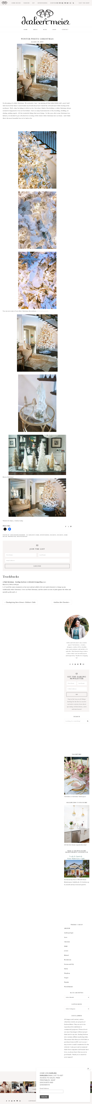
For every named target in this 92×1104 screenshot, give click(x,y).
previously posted (42, 311)
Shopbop (67, 973)
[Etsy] (80, 664)
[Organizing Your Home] (76, 842)
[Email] (83, 664)
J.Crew (66, 951)
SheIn (66, 969)
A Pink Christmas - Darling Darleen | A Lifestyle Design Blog (23, 582)
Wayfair (66, 982)
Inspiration (12, 536)
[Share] (65, 526)
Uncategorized (22, 536)
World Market (68, 987)
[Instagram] (75, 664)
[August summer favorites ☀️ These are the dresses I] (6, 1087)
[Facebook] (70, 664)
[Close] (89, 1068)
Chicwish (67, 942)
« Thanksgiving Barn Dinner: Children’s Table (20, 602)
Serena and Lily (69, 964)
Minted (66, 955)
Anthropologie (68, 933)
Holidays (53, 535)
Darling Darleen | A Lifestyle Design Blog (46, 17)
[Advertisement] (35, 126)
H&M (65, 946)
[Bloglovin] (78, 664)
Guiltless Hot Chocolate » (62, 602)
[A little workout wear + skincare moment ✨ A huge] (17, 1087)
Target (66, 978)
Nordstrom (67, 960)
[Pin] (70, 526)
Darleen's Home (34, 535)
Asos (65, 937)
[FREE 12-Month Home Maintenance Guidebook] (76, 877)
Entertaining (44, 535)
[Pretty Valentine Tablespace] (76, 794)
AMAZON (67, 928)
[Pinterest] (73, 664)
